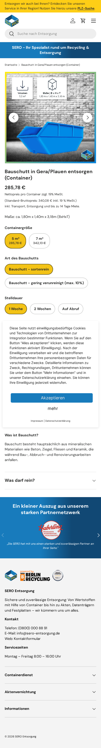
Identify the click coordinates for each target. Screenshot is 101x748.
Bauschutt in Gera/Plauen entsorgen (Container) (50, 65)
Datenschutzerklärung (57, 420)
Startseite (11, 65)
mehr (53, 408)
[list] (50, 117)
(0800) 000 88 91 (32, 628)
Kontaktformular (27, 638)
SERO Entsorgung (25, 736)
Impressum (37, 420)
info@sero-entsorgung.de (38, 633)
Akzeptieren (53, 397)
